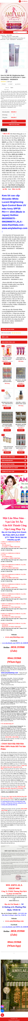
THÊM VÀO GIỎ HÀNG (14, 124)
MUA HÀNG (14, 121)
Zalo (2, 1010)
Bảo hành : (6, 89)
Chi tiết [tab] (4, 129)
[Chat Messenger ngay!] (2, 1006)
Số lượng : (5, 114)
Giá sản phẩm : (6, 112)
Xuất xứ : (7, 87)
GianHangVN (17, 1020)
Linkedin (18, 84)
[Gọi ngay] (2, 1015)
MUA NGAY (7, 363)
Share (4, 84)
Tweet (10, 84)
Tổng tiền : (5, 117)
